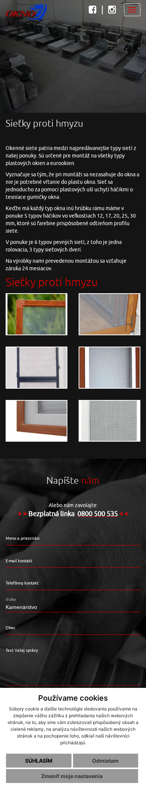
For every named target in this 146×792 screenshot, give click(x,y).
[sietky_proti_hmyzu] (36, 314)
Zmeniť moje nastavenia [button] (72, 776)
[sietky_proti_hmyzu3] (109, 368)
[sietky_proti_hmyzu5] (109, 421)
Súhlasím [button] (38, 760)
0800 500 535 (97, 514)
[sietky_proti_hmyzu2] (36, 368)
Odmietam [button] (105, 760)
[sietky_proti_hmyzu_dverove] (109, 314)
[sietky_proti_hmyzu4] (36, 421)
